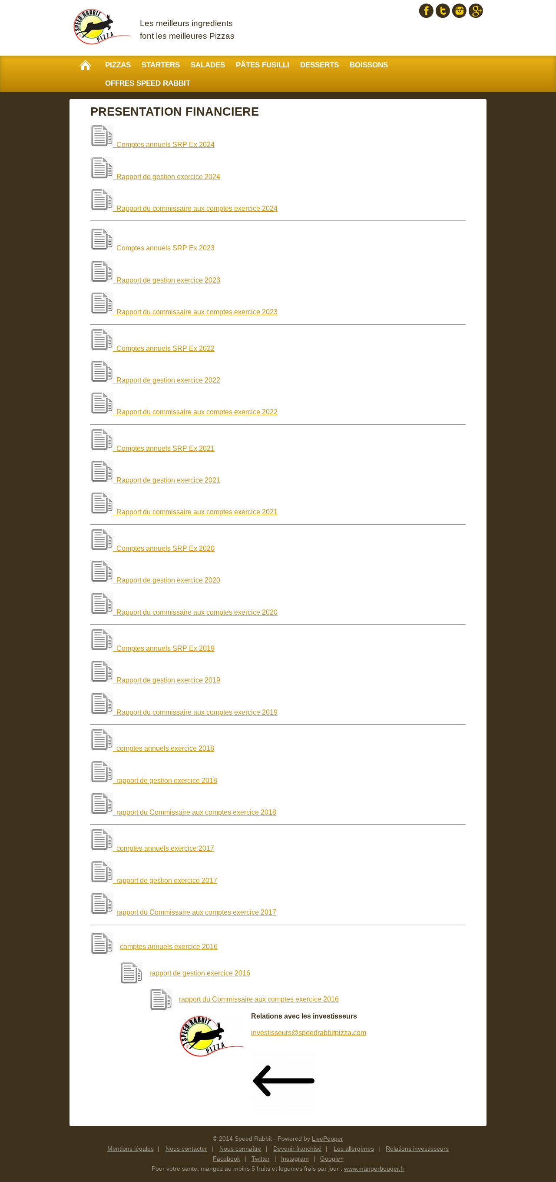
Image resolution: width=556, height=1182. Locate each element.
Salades (208, 65)
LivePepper (327, 1138)
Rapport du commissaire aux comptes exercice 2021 (195, 512)
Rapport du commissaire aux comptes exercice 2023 (195, 312)
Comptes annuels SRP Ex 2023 (165, 248)
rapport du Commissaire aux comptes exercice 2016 (259, 999)
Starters (161, 65)
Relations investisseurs (417, 1148)
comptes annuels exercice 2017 (165, 848)
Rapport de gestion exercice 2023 (166, 280)
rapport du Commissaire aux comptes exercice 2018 (196, 812)
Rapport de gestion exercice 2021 (166, 480)
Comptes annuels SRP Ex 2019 (165, 648)
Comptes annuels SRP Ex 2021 (165, 448)
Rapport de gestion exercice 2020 (166, 580)
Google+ (476, 10)
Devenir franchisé (297, 1148)
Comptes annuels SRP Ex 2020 (165, 548)
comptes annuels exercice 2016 (169, 946)
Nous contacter (186, 1148)
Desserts (319, 65)
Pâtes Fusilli (262, 65)
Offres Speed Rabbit (147, 83)
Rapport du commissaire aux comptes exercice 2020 (195, 612)
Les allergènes (354, 1148)
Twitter (443, 10)
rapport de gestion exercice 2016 (199, 973)
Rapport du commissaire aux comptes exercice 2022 (195, 412)
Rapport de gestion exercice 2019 (168, 680)
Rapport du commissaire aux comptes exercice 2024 (195, 208)
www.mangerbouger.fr (374, 1168)
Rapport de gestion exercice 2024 (166, 176)
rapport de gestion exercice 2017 (165, 880)
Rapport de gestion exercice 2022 (166, 380)
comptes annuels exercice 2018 (165, 748)
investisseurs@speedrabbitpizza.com (308, 1032)
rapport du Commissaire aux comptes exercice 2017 (196, 912)
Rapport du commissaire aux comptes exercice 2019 (197, 712)
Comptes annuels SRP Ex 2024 (165, 144)
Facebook (426, 10)
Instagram (459, 10)
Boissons (369, 65)
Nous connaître (240, 1148)
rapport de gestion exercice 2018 (166, 780)
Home (85, 65)
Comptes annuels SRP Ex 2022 (165, 348)
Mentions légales (130, 1148)
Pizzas (118, 65)
